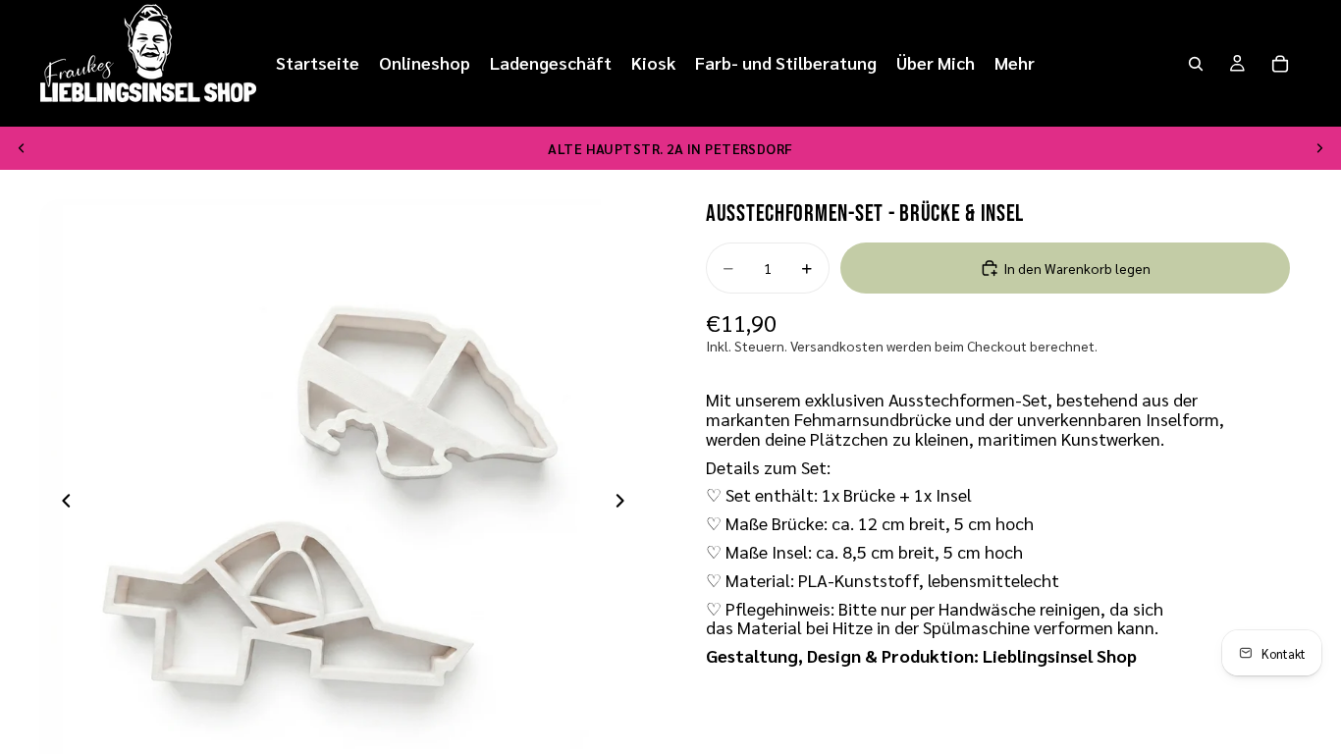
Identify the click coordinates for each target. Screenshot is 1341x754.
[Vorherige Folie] (21, 148)
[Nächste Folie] (1319, 148)
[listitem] (1015, 63)
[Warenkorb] (1280, 63)
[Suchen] (1195, 63)
